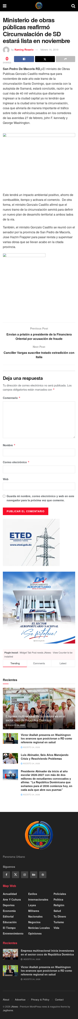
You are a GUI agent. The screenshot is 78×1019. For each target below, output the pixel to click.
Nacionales (35, 916)
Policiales (60, 894)
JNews (14, 1006)
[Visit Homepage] (39, 5)
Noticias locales (39, 928)
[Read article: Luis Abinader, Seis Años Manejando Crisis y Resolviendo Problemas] (10, 758)
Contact (59, 999)
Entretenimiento (13, 933)
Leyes (32, 905)
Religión (59, 905)
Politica (58, 899)
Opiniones (35, 933)
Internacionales (38, 899)
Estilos (32, 894)
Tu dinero (60, 916)
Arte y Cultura (12, 899)
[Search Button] (73, 5)
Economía (9, 911)
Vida (56, 928)
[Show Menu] (4, 5)
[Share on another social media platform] (65, 59)
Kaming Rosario (24, 49)
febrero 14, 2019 (49, 49)
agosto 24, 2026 (16, 725)
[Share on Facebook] (24, 59)
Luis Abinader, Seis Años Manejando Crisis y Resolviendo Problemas (45, 756)
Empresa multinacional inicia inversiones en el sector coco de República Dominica (35, 718)
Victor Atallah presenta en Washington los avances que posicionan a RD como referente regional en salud (46, 738)
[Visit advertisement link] (39, 608)
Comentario (11, 398)
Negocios (34, 922)
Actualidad (10, 894)
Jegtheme (8, 1010)
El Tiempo (9, 928)
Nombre (9, 445)
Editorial (8, 916)
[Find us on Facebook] (6, 874)
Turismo (59, 922)
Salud (57, 911)
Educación (10, 922)
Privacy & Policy (40, 999)
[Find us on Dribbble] (42, 874)
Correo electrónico (16, 462)
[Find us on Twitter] (15, 874)
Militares (33, 911)
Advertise (20, 999)
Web (6, 479)
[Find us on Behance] (33, 874)
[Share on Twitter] (45, 59)
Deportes (9, 905)
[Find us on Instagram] (24, 874)
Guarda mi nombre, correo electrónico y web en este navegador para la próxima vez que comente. (40, 498)
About (6, 999)
